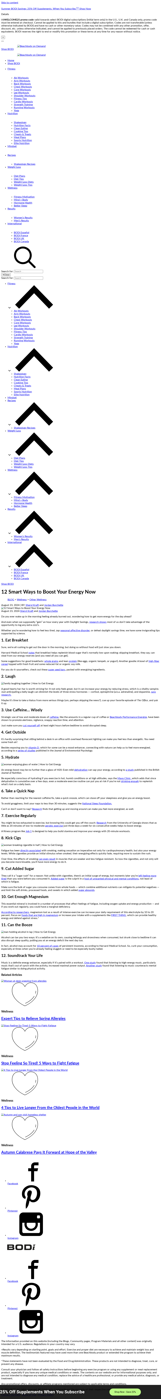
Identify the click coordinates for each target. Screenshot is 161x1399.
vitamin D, (34, 747)
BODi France (21, 235)
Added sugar (58, 878)
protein (73, 661)
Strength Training (23, 104)
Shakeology (20, 122)
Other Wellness (38, 599)
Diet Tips (19, 179)
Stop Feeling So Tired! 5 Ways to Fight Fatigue (40, 1063)
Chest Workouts (23, 87)
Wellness (12, 188)
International (15, 223)
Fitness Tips (20, 98)
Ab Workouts (21, 78)
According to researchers (15, 912)
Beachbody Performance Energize (128, 717)
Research (37, 809)
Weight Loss (14, 167)
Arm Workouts (22, 81)
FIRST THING (118, 915)
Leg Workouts (21, 92)
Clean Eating (21, 128)
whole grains (51, 661)
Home (11, 60)
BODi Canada (21, 241)
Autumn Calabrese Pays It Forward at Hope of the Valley (49, 1152)
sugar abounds (86, 890)
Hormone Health (23, 203)
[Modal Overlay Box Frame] (80, 1392)
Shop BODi (7, 49)
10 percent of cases (47, 946)
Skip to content (9, 2)
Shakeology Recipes (24, 164)
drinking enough (130, 781)
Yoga (16, 110)
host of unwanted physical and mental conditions (111, 878)
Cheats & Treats (22, 134)
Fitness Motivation (24, 197)
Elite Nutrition (22, 143)
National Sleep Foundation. (97, 803)
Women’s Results (23, 217)
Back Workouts (22, 84)
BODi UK (19, 238)
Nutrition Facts (22, 125)
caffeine (54, 717)
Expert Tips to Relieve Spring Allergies (33, 1019)
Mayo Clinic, (124, 778)
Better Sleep (20, 206)
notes (31, 652)
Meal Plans (20, 137)
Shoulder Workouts (24, 95)
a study (130, 770)
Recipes (12, 155)
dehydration (81, 770)
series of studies (26, 750)
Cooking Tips (21, 131)
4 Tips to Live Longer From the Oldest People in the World (50, 1108)
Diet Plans (19, 176)
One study (90, 962)
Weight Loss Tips (23, 185)
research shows (97, 622)
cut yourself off (31, 725)
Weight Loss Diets (24, 182)
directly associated (30, 850)
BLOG (11, 599)
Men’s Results (21, 220)
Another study (94, 965)
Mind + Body (21, 200)
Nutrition (13, 113)
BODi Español (21, 232)
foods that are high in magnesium (40, 915)
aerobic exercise (54, 826)
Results (11, 209)
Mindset (12, 146)
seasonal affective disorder (75, 630)
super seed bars (56, 669)
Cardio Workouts (23, 101)
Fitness (11, 69)
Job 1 (29, 831)
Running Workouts (24, 107)
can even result (47, 859)
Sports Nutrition (23, 140)
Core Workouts (22, 89)
